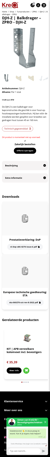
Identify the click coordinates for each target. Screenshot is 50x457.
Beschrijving (11, 165)
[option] (27, 355)
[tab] (25, 165)
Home (4, 11)
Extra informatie (13, 178)
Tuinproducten (23, 11)
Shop (12, 11)
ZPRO (34, 11)
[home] (10, 5)
